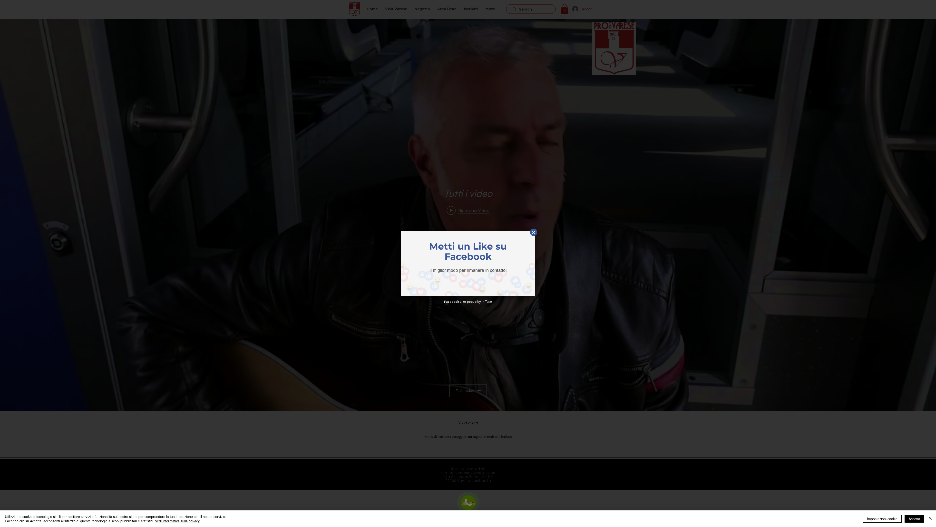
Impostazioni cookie (882, 518)
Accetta (914, 518)
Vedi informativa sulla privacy (177, 520)
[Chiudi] (930, 518)
